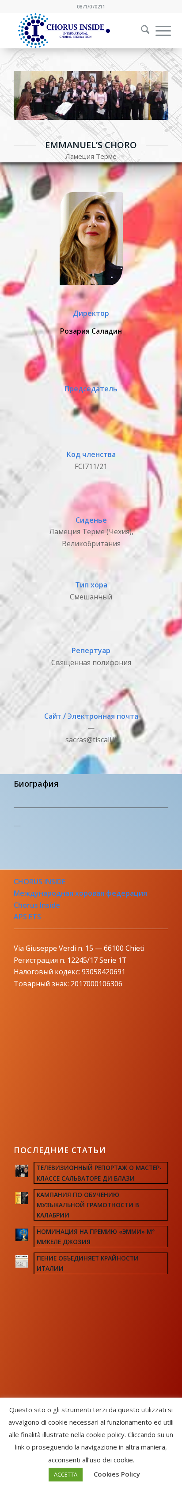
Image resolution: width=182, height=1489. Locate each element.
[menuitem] (139, 30)
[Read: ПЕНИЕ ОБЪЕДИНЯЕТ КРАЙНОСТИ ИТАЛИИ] (22, 1261)
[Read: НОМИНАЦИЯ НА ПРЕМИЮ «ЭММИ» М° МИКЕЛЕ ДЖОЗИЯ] (22, 1235)
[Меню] (159, 30)
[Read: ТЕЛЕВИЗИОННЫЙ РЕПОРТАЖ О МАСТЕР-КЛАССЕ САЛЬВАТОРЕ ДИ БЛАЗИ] (22, 1171)
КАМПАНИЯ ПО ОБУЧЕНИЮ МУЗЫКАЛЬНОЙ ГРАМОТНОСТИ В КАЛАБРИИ (88, 1204)
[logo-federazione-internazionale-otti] (75, 30)
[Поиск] (141, 30)
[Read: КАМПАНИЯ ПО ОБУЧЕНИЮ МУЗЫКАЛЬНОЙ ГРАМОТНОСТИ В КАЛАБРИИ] (22, 1198)
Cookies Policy (117, 1473)
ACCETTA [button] (65, 1474)
